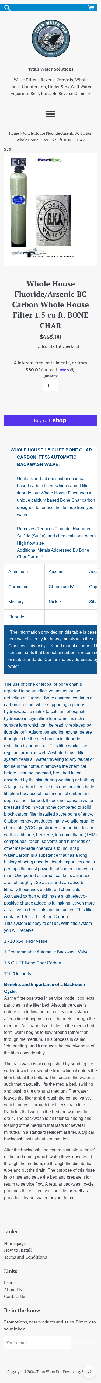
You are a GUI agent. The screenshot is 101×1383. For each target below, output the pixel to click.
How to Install (18, 1250)
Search (10, 1282)
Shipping (28, 346)
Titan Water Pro (48, 1371)
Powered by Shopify (78, 1371)
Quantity (50, 376)
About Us (13, 1289)
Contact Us (14, 1296)
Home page (15, 1243)
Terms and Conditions (25, 1257)
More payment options (50, 431)
